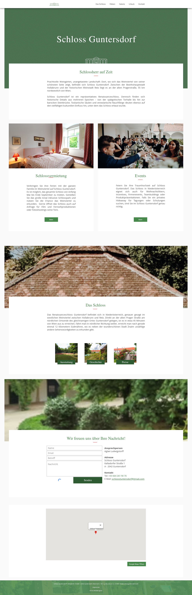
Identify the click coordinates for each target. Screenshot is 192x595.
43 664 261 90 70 (118, 475)
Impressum (96, 587)
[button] (112, 4)
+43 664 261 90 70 (108, 584)
